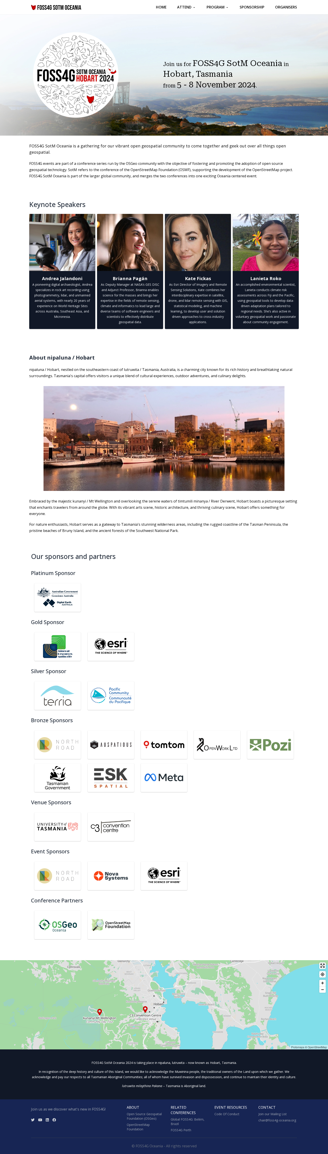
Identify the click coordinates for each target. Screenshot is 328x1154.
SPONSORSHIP (252, 7)
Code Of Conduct (226, 1114)
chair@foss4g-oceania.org (277, 1120)
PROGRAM (215, 7)
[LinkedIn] (47, 1120)
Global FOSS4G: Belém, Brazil (187, 1121)
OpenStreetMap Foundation (138, 1127)
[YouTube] (40, 1120)
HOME (161, 7)
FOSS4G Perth (181, 1130)
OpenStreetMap (317, 1047)
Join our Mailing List (272, 1114)
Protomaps (297, 1047)
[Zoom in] (322, 983)
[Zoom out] (322, 989)
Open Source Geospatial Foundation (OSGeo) (144, 1116)
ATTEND (184, 7)
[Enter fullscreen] (322, 965)
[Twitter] (33, 1120)
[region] (164, 1004)
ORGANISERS (286, 7)
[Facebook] (54, 1120)
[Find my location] (322, 974)
